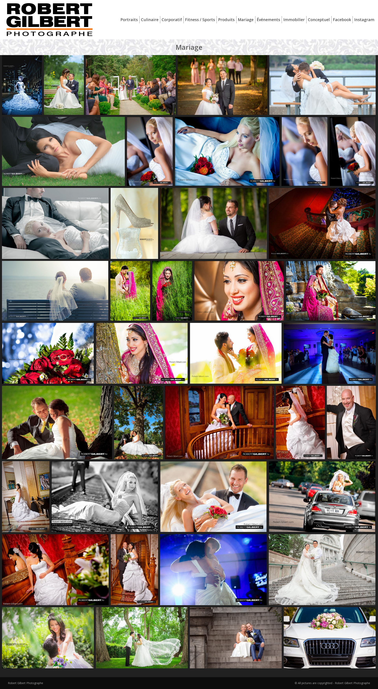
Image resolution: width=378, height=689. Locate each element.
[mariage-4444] (64, 85)
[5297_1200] (22, 85)
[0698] (134, 223)
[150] (236, 637)
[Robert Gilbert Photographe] (222, 85)
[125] (48, 637)
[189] (142, 637)
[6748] (131, 85)
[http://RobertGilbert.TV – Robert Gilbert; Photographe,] (322, 85)
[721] (322, 569)
